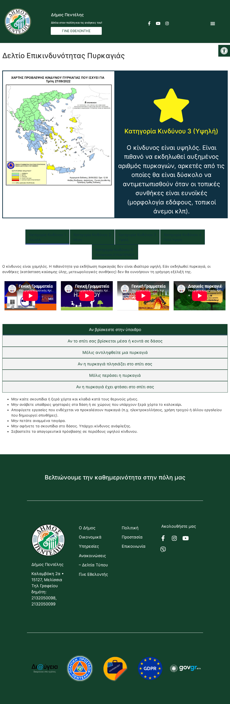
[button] (224, 51)
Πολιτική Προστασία (132, 532)
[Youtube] (158, 23)
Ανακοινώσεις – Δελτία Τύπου (93, 560)
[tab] (47, 237)
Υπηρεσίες (89, 546)
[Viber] (165, 549)
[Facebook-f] (149, 23)
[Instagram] (167, 23)
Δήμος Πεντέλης (67, 14)
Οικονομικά (90, 537)
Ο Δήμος (87, 527)
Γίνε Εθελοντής (93, 574)
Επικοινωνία (134, 546)
